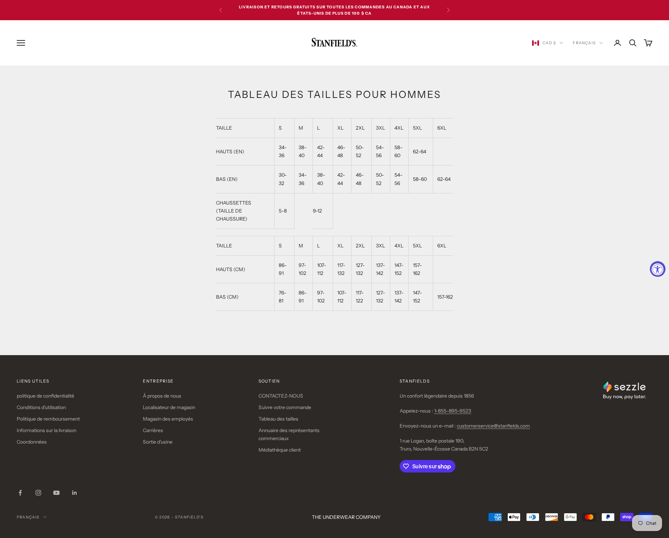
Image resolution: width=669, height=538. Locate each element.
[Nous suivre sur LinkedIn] (74, 492)
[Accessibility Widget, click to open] (658, 269)
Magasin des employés (168, 419)
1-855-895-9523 (452, 411)
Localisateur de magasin (169, 407)
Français (584, 42)
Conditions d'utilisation (41, 407)
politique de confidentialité (45, 396)
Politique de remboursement (48, 419)
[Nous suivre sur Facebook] (20, 492)
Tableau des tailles (278, 419)
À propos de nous (162, 396)
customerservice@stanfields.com (493, 426)
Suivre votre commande (285, 407)
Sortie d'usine (157, 442)
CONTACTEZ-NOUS (281, 396)
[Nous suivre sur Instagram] (38, 492)
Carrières (153, 430)
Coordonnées (32, 442)
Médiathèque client (280, 450)
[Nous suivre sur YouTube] (56, 492)
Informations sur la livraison (46, 430)
